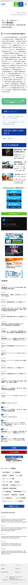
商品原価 (17, 481)
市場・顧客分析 (6, 472)
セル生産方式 (6, 494)
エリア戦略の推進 (7, 491)
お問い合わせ (18, 568)
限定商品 (5, 475)
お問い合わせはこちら (14, 213)
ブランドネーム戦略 (7, 481)
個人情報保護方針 (4, 572)
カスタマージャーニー (8, 501)
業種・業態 (5, 485)
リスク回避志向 (19, 501)
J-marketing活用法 (14, 452)
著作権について (18, 572)
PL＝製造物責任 (16, 472)
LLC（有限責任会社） (8, 498)
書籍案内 (3, 568)
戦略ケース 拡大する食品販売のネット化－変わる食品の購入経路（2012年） (13, 123)
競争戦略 (22, 494)
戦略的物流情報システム (19, 491)
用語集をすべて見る (13, 506)
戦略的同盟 (14, 494)
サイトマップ (18, 565)
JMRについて (4, 565)
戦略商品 (12, 475)
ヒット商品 (19, 475)
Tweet (25, 14)
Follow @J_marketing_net (17, 14)
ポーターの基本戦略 (20, 498)
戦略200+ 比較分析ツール (9, 138)
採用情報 (14, 447)
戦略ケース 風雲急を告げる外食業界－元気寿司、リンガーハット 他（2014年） (13, 117)
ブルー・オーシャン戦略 (8, 478)
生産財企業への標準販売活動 (9, 488)
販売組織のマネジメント (16, 485)
